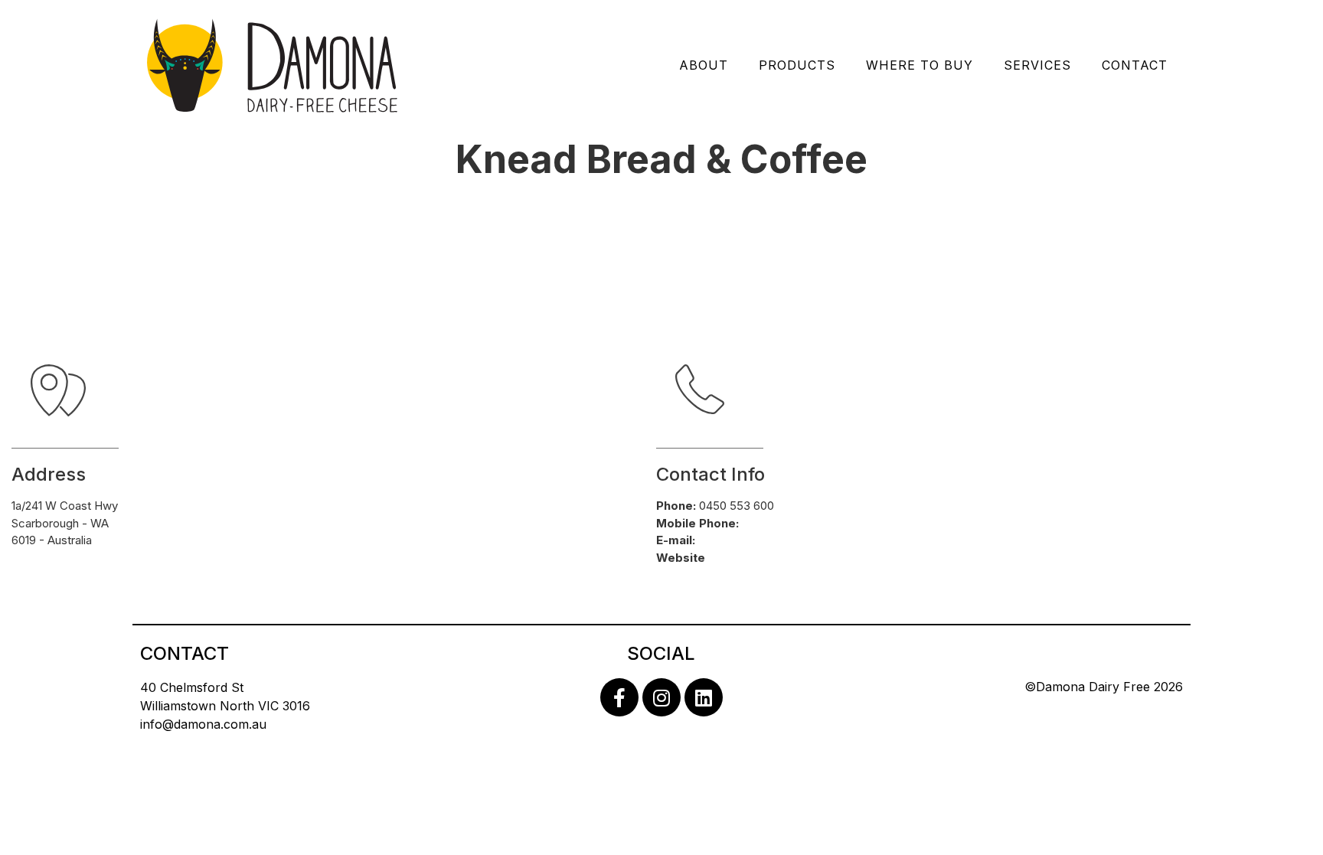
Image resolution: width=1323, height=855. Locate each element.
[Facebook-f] (619, 697)
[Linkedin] (703, 697)
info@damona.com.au (203, 724)
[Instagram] (661, 697)
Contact (1135, 65)
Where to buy (919, 65)
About (703, 65)
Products (797, 65)
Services (1037, 65)
